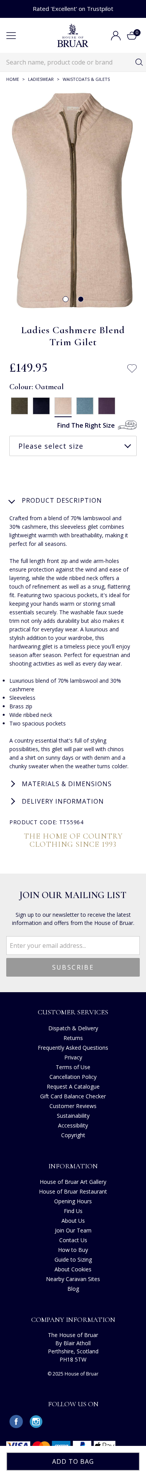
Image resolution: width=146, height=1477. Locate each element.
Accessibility (73, 1125)
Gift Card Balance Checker (73, 1096)
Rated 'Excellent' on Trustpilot (73, 8)
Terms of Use (73, 1067)
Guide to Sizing (73, 1259)
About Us (73, 1220)
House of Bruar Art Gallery (73, 1181)
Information (73, 1166)
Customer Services (73, 1012)
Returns (73, 1038)
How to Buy (73, 1249)
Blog (73, 1288)
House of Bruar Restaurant (73, 1191)
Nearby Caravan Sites (73, 1279)
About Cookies (73, 1269)
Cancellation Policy (73, 1076)
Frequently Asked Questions (73, 1047)
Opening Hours (73, 1201)
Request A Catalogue (73, 1086)
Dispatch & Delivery (73, 1028)
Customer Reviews (73, 1106)
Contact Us (73, 1240)
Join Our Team (73, 1230)
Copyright (73, 1135)
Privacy (73, 1057)
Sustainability (73, 1115)
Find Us (73, 1211)
